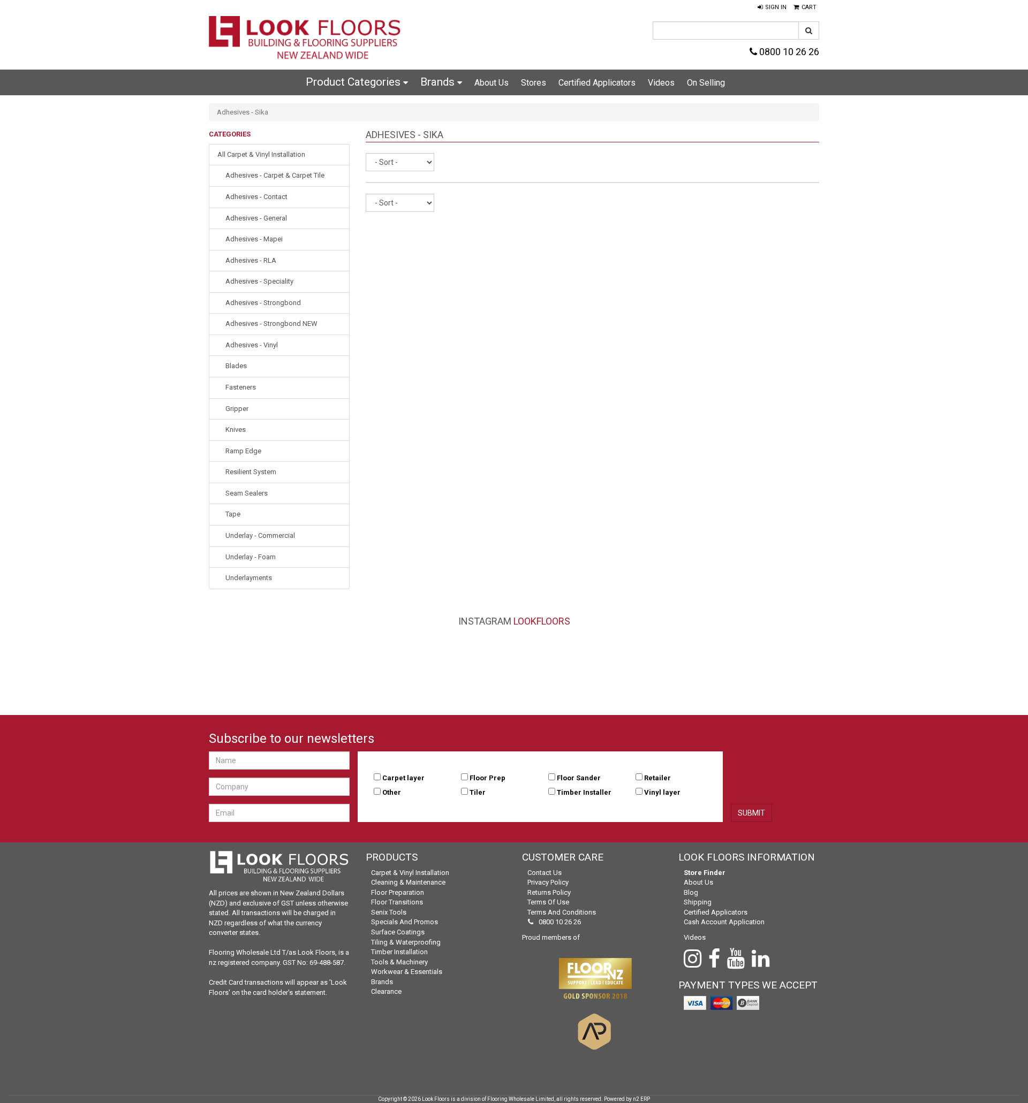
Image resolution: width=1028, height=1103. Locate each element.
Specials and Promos (404, 922)
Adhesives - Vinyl (251, 345)
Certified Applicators (597, 83)
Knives (235, 429)
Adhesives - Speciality (259, 281)
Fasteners (240, 387)
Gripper (236, 409)
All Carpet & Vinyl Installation (261, 154)
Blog (691, 892)
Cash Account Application (724, 922)
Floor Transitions (397, 902)
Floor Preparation (397, 892)
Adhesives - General (256, 218)
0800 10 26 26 (788, 51)
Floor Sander (579, 778)
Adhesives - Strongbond (263, 303)
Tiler (478, 792)
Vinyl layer (662, 792)
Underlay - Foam (250, 557)
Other (391, 792)
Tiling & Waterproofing (406, 942)
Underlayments (248, 578)
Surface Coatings (398, 932)
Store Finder (704, 873)
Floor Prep (487, 778)
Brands (438, 81)
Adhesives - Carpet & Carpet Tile (274, 175)
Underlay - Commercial (260, 535)
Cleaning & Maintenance (408, 882)
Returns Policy (549, 892)
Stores (533, 83)
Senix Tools (388, 912)
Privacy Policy (548, 882)
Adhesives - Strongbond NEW (271, 324)
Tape (232, 514)
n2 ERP (641, 1099)
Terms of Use (548, 902)
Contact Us (544, 873)
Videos (661, 83)
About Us (491, 83)
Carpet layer (403, 778)
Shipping (698, 902)
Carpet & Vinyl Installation (410, 873)
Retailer (657, 778)
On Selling (706, 83)
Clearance (386, 991)
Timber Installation (399, 952)
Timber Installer (584, 792)
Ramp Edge (243, 451)
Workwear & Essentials (406, 972)
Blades (236, 366)
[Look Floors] (305, 39)
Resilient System (250, 472)
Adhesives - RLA (250, 260)
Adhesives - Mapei (254, 239)
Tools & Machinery (399, 962)
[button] (772, 7)
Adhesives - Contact (256, 197)
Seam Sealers (246, 493)
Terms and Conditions (561, 912)
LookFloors (541, 621)
